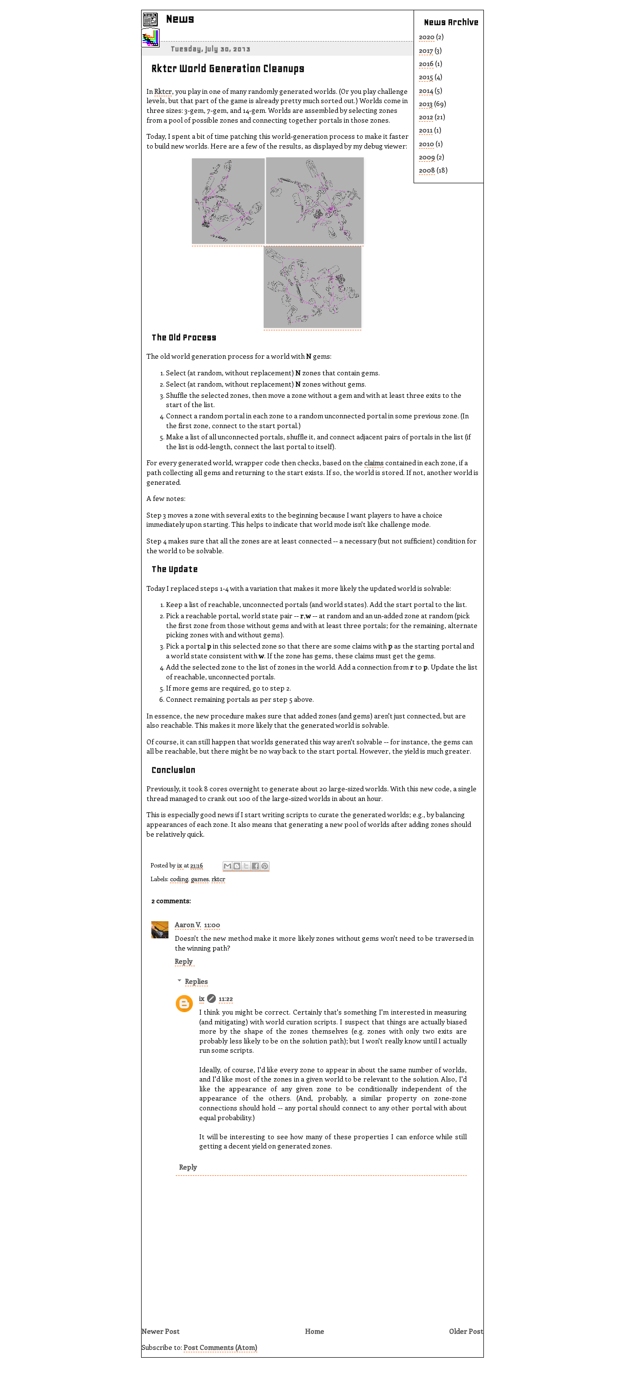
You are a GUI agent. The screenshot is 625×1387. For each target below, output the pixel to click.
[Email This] (227, 866)
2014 (426, 90)
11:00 (212, 924)
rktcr (218, 878)
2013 (426, 103)
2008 (427, 169)
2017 (426, 50)
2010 (426, 143)
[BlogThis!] (237, 866)
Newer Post (161, 1331)
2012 (426, 116)
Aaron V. (188, 924)
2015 (426, 76)
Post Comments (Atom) (220, 1347)
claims (374, 462)
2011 (426, 129)
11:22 (226, 998)
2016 (426, 63)
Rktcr (163, 91)
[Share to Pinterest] (265, 866)
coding (179, 878)
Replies (196, 981)
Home (314, 1331)
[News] (150, 24)
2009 (427, 156)
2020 (427, 36)
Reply (183, 961)
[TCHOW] (150, 43)
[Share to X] (246, 866)
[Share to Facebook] (255, 866)
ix (180, 865)
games (199, 878)
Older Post (466, 1331)
